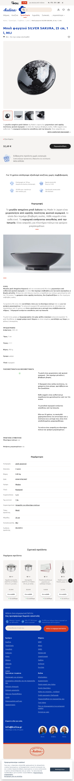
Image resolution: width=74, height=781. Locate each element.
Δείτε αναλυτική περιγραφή (58, 132)
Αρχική (7, 667)
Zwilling (40, 660)
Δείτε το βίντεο (18, 161)
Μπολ (18, 510)
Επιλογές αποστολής (12, 690)
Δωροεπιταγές (10, 705)
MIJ (17, 523)
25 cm (18, 518)
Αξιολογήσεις (42, 677)
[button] (11, 594)
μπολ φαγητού (21, 464)
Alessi (40, 645)
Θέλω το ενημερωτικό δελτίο (56, 628)
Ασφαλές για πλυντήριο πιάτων (28, 505)
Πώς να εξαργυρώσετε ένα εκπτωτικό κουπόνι (51, 707)
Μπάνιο (8, 660)
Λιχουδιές (8, 649)
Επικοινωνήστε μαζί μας (13, 701)
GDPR (7, 697)
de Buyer (41, 664)
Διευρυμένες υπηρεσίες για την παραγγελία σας (20, 682)
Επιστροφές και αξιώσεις (14, 677)
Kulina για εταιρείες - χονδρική (49, 692)
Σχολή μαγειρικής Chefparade (48, 695)
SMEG (40, 649)
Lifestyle (8, 664)
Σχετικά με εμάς (43, 712)
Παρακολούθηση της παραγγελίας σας (51, 699)
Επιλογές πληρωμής (12, 686)
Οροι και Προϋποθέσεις (13, 694)
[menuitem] (6, 15)
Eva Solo (41, 667)
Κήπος (7, 656)
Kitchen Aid (42, 653)
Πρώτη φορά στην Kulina (46, 684)
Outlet (7, 671)
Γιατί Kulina (42, 702)
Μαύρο (18, 484)
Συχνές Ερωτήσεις (44, 688)
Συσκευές (8, 653)
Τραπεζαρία (9, 645)
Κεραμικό (19, 490)
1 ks (17, 500)
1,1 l (17, 495)
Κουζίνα (8, 642)
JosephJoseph (43, 656)
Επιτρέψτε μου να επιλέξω (13, 776)
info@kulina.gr (13, 727)
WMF (40, 642)
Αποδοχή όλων (60, 769)
